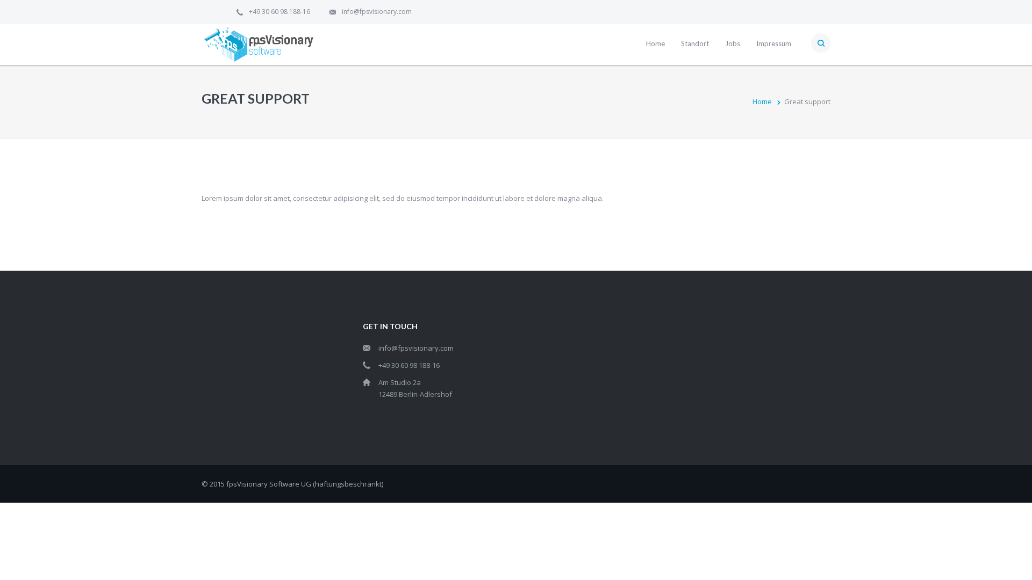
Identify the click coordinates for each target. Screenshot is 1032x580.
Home (655, 43)
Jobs (732, 43)
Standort (695, 43)
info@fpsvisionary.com (377, 11)
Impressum (773, 43)
